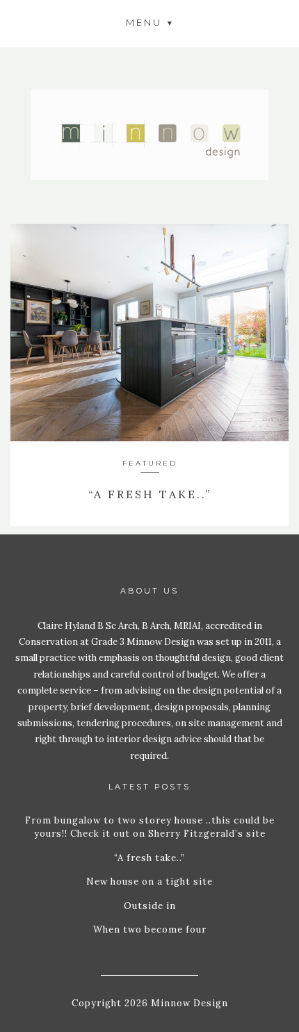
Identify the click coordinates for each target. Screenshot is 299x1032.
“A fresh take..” (149, 494)
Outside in (150, 906)
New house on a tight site (149, 881)
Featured (149, 463)
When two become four (150, 929)
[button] (149, 21)
